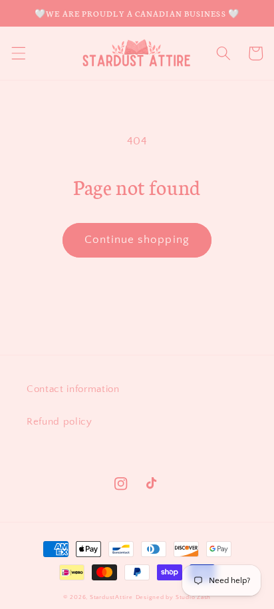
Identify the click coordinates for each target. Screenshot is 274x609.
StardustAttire (111, 597)
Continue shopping (137, 240)
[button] (18, 53)
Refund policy (59, 421)
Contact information (73, 389)
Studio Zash (193, 597)
